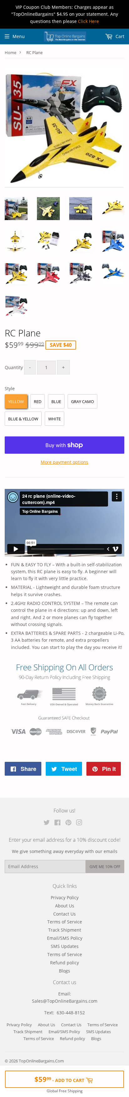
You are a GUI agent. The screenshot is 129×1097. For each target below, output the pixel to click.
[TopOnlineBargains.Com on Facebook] (57, 823)
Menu (19, 36)
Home (10, 52)
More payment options (64, 462)
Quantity (14, 367)
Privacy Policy (65, 897)
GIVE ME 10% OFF (105, 866)
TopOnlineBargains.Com (41, 1061)
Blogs (64, 971)
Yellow (16, 401)
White (54, 419)
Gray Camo (82, 401)
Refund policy (64, 963)
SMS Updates (65, 946)
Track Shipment (64, 930)
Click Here (88, 21)
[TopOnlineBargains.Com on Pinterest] (68, 823)
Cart (119, 36)
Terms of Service (64, 922)
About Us (64, 906)
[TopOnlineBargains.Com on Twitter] (47, 823)
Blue (56, 401)
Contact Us (64, 914)
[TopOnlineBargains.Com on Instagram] (79, 823)
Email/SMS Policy (64, 938)
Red (37, 401)
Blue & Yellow (23, 419)
